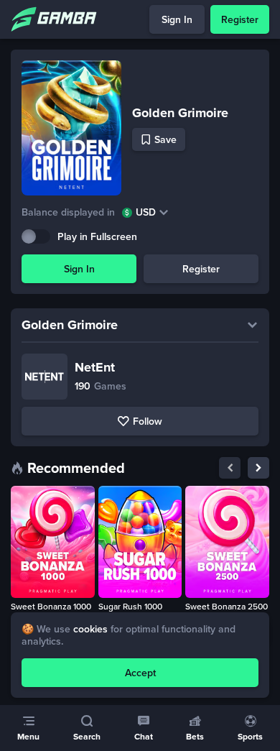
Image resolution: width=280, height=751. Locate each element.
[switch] (36, 236)
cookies (90, 629)
